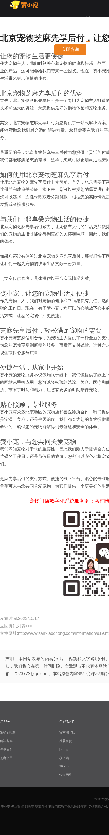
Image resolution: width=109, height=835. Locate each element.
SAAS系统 (7, 732)
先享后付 (6, 749)
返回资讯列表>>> (16, 626)
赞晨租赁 (65, 741)
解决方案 (6, 741)
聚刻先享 (27, 807)
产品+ (56, 18)
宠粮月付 (100, 807)
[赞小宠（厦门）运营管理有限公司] (25, 8)
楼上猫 (64, 758)
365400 (64, 766)
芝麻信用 (6, 758)
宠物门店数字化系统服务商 (67, 807)
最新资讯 (87, 35)
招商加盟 (60, 35)
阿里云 (64, 749)
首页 (29, 18)
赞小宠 (5, 807)
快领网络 (65, 775)
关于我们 (33, 35)
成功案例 (87, 18)
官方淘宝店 (67, 732)
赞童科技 (41, 807)
